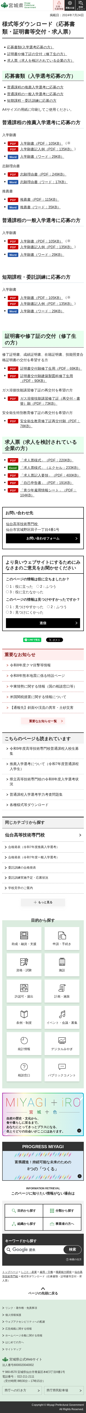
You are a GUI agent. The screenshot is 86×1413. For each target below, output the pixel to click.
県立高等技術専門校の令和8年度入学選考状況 (44, 781)
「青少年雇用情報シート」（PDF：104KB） (48, 492)
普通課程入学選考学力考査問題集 (36, 794)
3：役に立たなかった (26, 592)
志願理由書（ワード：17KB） (44, 182)
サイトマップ (13, 1349)
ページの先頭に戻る (43, 1293)
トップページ (10, 1272)
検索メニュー (80, 5)
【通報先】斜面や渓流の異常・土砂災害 (41, 707)
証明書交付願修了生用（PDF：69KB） (51, 368)
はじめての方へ (14, 1342)
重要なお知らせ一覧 (43, 721)
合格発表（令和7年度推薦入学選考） (33, 847)
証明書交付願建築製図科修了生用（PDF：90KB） (46, 378)
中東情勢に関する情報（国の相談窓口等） (43, 686)
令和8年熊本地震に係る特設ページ (37, 675)
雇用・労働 (46, 1272)
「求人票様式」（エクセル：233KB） (50, 468)
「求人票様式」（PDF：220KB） (46, 460)
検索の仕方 (75, 1259)
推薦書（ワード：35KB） (40, 207)
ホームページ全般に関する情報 (23, 1335)
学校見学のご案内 (20, 888)
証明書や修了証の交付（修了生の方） (37, 54)
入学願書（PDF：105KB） (41, 143)
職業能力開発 (64, 1272)
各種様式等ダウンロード (29, 805)
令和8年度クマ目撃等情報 (30, 665)
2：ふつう (48, 586)
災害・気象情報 (58, 5)
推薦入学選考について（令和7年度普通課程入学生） (44, 766)
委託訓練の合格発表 (22, 867)
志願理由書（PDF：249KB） (43, 174)
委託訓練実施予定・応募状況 (28, 877)
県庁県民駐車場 (57, 1390)
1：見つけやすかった (26, 607)
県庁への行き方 (15, 1390)
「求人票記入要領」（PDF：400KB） (50, 475)
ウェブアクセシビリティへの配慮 (25, 1321)
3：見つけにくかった (26, 612)
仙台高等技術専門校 (22, 524)
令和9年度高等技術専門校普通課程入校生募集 (44, 751)
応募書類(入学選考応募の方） (30, 47)
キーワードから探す (21, 1241)
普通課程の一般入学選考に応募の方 (35, 94)
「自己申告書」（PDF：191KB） (46, 483)
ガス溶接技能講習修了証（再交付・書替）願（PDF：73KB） (50, 401)
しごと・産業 (29, 1272)
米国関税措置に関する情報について (38, 697)
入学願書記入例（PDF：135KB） (46, 149)
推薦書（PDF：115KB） (39, 199)
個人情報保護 (13, 1314)
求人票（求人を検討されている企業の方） (40, 60)
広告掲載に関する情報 (18, 1328)
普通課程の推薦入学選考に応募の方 (35, 87)
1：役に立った (21, 586)
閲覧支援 (70, 5)
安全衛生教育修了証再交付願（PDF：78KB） (50, 423)
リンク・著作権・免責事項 (21, 1307)
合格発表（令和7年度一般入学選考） (33, 857)
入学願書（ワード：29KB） (42, 156)
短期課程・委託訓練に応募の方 (31, 100)
